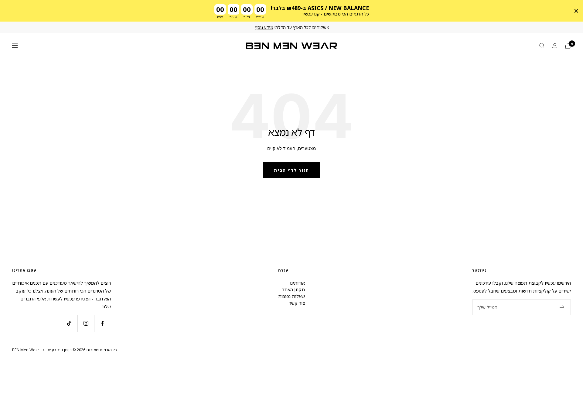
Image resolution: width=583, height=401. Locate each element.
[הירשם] (562, 307)
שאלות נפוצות (291, 296)
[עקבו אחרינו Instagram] (85, 323)
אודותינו (297, 283)
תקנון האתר (293, 289)
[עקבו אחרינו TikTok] (69, 323)
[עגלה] (568, 46)
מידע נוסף (264, 27)
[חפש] (542, 45)
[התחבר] (554, 45)
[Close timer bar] (576, 11)
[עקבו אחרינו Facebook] (102, 323)
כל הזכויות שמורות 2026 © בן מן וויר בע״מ (82, 349)
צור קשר (297, 303)
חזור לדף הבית (291, 170)
